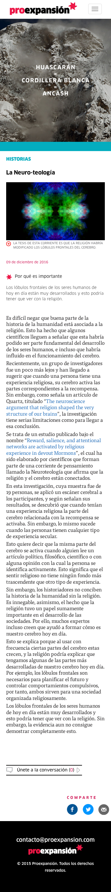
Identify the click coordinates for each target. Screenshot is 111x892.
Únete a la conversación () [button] (45, 770)
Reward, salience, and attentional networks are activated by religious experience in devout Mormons (53, 446)
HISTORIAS (18, 159)
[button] (103, 809)
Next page (55, 681)
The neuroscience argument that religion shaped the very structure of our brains (50, 407)
